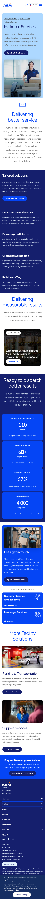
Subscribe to (22, 773)
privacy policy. (14, 890)
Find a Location (6, 790)
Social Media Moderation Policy (11, 859)
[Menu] (40, 4)
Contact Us (5, 787)
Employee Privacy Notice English (12, 853)
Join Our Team (6, 793)
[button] (33, 4)
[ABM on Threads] (13, 839)
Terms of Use (6, 847)
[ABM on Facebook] (8, 839)
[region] (22, 887)
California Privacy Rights (9, 850)
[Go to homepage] (7, 5)
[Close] (41, 878)
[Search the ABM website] (26, 5)
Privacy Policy (6, 844)
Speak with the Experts (16, 53)
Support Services (24, 19)
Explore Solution (12, 692)
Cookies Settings (9, 864)
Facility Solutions (10, 19)
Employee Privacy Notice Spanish (12, 856)
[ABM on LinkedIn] (4, 839)
